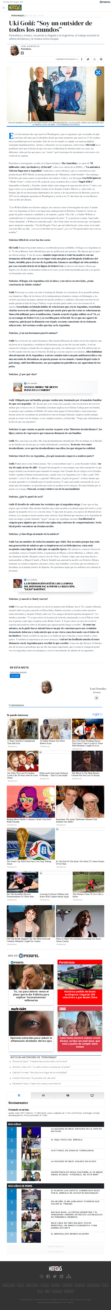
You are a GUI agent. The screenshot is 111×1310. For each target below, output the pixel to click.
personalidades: (18, 672)
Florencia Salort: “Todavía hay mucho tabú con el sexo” (40, 1061)
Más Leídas (14, 1124)
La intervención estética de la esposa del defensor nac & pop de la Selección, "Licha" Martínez (49, 586)
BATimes (69, 1291)
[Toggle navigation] (4, 7)
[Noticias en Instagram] (41, 1276)
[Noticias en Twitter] (55, 1276)
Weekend (67, 1285)
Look (105, 1285)
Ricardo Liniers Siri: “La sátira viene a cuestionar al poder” (41, 1066)
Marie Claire (32, 1285)
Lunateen (57, 1291)
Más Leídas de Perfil (20, 1186)
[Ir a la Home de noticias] (55, 1268)
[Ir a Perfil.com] (105, 2)
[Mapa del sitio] (68, 1276)
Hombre (55, 1285)
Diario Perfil (9, 1285)
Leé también (32, 383)
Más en (12, 955)
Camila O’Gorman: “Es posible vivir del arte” (34, 1078)
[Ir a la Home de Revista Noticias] (14, 7)
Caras (20, 1285)
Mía (47, 1291)
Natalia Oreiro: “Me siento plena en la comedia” (41, 388)
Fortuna (45, 1285)
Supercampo (93, 1285)
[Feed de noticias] (61, 1276)
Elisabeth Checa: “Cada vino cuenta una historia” (36, 1083)
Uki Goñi (15, 676)
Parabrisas (80, 1285)
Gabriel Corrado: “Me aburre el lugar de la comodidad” (39, 1072)
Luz (40, 1291)
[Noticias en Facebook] (48, 1276)
